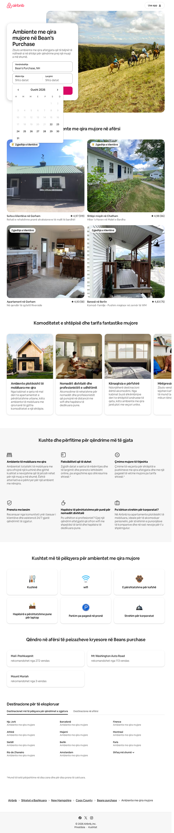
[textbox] (27, 80)
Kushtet (92, 827)
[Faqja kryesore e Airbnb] (15, 5)
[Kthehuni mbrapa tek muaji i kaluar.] (18, 90)
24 (18, 131)
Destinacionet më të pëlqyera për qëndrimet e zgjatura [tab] (37, 711)
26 (31, 131)
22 (51, 124)
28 (44, 131)
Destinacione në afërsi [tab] (85, 711)
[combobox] (42, 68)
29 (51, 131)
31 (18, 138)
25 (24, 131)
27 (38, 131)
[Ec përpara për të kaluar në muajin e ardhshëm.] (57, 90)
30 (57, 131)
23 (57, 124)
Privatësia (79, 827)
